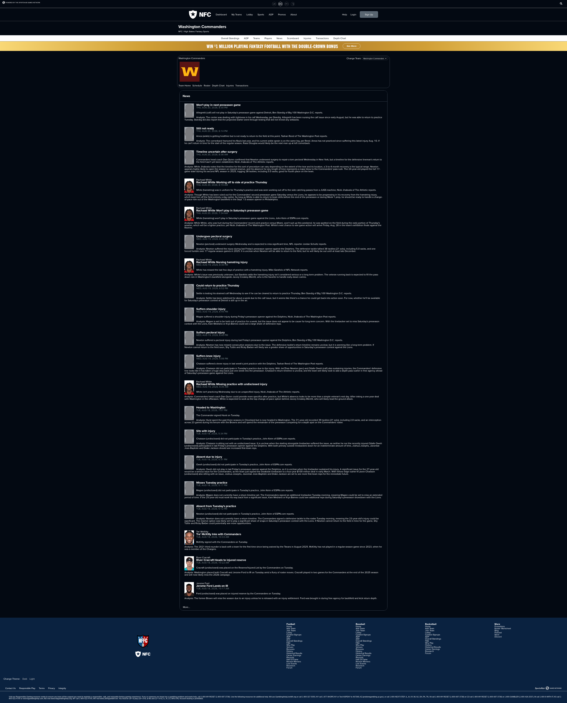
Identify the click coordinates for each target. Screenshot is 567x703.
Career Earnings (293, 655)
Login (353, 14)
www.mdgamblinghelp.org (61, 699)
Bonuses (290, 649)
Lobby (249, 14)
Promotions (500, 626)
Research (290, 665)
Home (289, 626)
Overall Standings (230, 38)
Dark (24, 678)
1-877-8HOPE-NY (329, 697)
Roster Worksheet (503, 628)
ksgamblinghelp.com (34, 699)
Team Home (185, 85)
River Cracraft (203, 557)
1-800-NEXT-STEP (397, 697)
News (279, 38)
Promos (282, 14)
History (289, 651)
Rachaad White (204, 179)
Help (344, 14)
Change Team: (354, 58)
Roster (207, 85)
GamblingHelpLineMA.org (285, 697)
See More (351, 46)
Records (290, 657)
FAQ (288, 642)
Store (497, 634)
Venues (289, 647)
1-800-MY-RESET (208, 697)
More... (186, 607)
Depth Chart (339, 38)
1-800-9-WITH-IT (546, 697)
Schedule (197, 85)
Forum (289, 667)
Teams (256, 38)
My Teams (237, 14)
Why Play (290, 644)
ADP (246, 38)
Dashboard (221, 14)
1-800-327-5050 (308, 697)
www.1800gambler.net (109, 699)
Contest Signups (294, 634)
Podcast (498, 632)
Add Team (290, 628)
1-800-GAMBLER (512, 697)
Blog (497, 630)
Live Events (291, 663)
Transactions (322, 38)
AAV (288, 638)
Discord (498, 636)
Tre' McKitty (202, 531)
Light (32, 678)
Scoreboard (293, 38)
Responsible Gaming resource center (31, 697)
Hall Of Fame (292, 659)
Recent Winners (293, 661)
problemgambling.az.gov (373, 697)
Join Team (291, 630)
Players (268, 38)
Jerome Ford (202, 583)
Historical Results (294, 653)
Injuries (307, 38)
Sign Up (369, 14)
